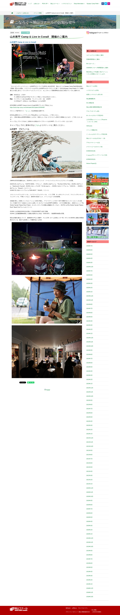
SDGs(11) (89, 126)
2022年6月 (89, 413)
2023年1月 (89, 383)
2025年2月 (89, 287)
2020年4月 (89, 521)
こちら (37, 125)
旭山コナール (54, 3)
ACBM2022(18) (90, 151)
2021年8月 (89, 454)
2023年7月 (89, 358)
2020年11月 (89, 492)
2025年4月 (89, 279)
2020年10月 (89, 496)
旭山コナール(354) (91, 86)
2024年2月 (89, 329)
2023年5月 (89, 367)
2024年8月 (89, 304)
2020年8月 (89, 504)
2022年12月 (89, 388)
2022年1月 (89, 433)
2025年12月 (89, 266)
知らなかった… (91, 63)
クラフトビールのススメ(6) (94, 146)
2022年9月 (89, 400)
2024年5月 (89, 317)
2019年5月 (89, 567)
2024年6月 (89, 312)
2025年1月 (89, 291)
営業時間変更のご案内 (93, 59)
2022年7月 (89, 408)
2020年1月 (89, 534)
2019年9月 (89, 550)
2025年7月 (89, 271)
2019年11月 (89, 542)
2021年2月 (89, 479)
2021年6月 (89, 463)
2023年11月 (89, 342)
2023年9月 (89, 350)
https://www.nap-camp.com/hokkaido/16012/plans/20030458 (27, 107)
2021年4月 (89, 471)
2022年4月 (89, 421)
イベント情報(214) (91, 130)
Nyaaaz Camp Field (92, 3)
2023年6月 (89, 362)
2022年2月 (89, 429)
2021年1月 (89, 484)
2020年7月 (89, 509)
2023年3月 (89, 375)
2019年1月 (89, 584)
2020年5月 (89, 517)
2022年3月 (89, 425)
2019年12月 (89, 538)
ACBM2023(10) (90, 159)
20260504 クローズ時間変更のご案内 (97, 67)
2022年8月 (89, 404)
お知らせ (36, 3)
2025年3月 (89, 283)
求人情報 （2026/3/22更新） (97, 611)
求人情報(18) (90, 103)
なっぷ (28, 111)
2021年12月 (89, 438)
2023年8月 (89, 354)
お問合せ (74, 608)
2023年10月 (89, 346)
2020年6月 (89, 513)
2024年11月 (89, 300)
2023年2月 (89, 379)
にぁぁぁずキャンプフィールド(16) (96, 155)
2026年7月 (89, 246)
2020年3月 (89, 525)
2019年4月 (89, 571)
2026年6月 (89, 250)
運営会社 (68, 608)
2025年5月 (89, 275)
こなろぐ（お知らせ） (23, 13)
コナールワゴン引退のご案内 (94, 55)
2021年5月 (89, 467)
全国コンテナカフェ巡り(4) (94, 94)
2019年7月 (89, 559)
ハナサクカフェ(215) (92, 90)
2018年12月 (89, 588)
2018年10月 (89, 596)
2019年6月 (89, 563)
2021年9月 (89, 450)
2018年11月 (89, 592)
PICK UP (44, 3)
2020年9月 (89, 500)
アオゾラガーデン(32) (92, 111)
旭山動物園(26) (90, 98)
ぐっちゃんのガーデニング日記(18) (96, 134)
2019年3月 (89, 575)
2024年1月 (89, 333)
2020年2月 (89, 530)
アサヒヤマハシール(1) (93, 142)
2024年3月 (89, 325)
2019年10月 (89, 546)
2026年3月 (89, 262)
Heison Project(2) (91, 163)
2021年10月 (89, 446)
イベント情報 (38, 13)
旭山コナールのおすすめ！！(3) (95, 138)
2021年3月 (89, 475)
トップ (30, 3)
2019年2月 (89, 580)
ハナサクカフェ (66, 3)
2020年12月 (89, 488)
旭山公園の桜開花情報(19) (94, 107)
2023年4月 (89, 371)
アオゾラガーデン (83, 608)
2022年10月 (89, 396)
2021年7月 (89, 458)
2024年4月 (89, 321)
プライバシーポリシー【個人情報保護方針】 (78, 612)
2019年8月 (89, 555)
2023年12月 (89, 337)
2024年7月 (89, 308)
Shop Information (79, 3)
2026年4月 (89, 258)
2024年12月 (89, 296)
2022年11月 (89, 392)
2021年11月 (89, 442)
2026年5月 (89, 254)
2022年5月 (89, 417)
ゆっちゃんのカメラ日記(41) (94, 115)
